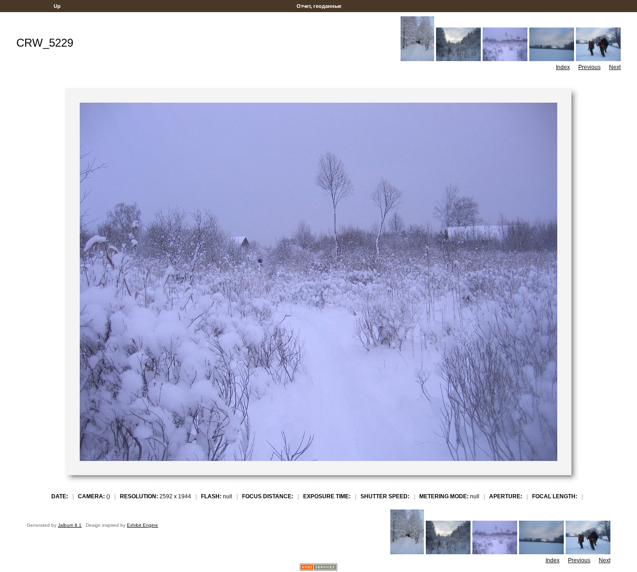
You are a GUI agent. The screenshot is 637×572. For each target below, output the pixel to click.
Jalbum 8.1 (70, 525)
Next (615, 67)
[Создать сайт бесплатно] (318, 568)
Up (57, 6)
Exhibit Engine (142, 525)
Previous (589, 67)
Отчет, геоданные (319, 6)
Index (563, 67)
